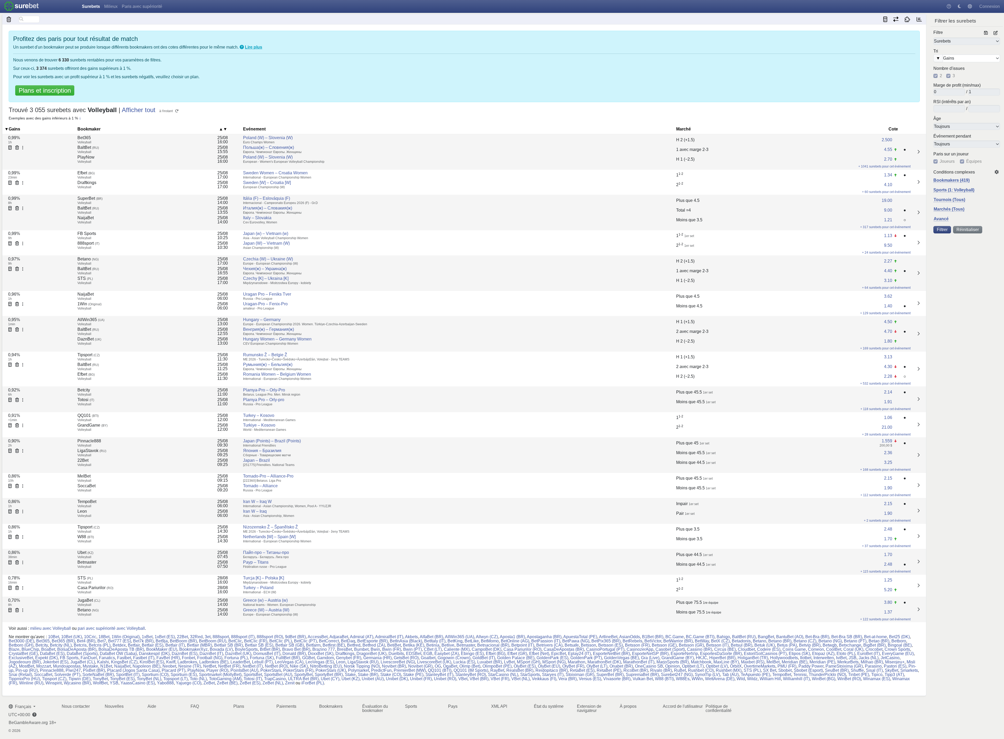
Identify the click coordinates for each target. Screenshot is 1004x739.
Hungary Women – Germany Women (277, 339)
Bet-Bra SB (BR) (846, 637)
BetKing (455, 641)
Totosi (85, 399)
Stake (350, 674)
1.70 (888, 539)
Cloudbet (746, 649)
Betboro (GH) (21, 645)
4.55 (888, 149)
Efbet (86, 173)
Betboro (898, 641)
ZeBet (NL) (272, 683)
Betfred (353, 645)
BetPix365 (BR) (606, 641)
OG (438, 666)
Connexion (989, 6)
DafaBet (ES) (52, 653)
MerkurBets (848, 662)
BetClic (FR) (255, 641)
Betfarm (313, 645)
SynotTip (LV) (707, 674)
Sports (411, 706)
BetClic (235, 641)
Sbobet (785, 670)
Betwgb (830, 645)
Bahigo (723, 637)
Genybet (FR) (348, 658)
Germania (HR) (377, 658)
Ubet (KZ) (350, 679)
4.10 (888, 184)
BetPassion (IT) (545, 641)
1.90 (888, 488)
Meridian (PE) (822, 662)
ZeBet (209, 683)
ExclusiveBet (21, 658)
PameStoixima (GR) (844, 666)
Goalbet (428, 658)
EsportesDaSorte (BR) (721, 653)
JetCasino (890, 658)
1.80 (888, 341)
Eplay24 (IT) (579, 653)
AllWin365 (90, 319)
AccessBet (318, 637)
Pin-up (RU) (26, 670)
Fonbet (188, 658)
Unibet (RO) (445, 679)
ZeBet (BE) (227, 683)
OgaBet (450, 666)
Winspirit (53, 683)
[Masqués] (9, 19)
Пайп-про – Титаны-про (266, 552)
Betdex (119, 645)
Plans (238, 706)
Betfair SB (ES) (259, 645)
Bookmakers (331, 706)
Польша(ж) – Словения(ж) (268, 147)
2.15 (888, 478)
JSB (852, 658)
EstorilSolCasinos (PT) (765, 653)
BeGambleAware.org (28, 723)
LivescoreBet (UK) (434, 662)
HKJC (701, 658)
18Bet (103, 637)
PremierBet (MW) (410, 670)
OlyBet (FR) (573, 666)
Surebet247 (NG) (677, 674)
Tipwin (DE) (80, 679)
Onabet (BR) (621, 666)
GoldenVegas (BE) (621, 658)
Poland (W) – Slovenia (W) (268, 137)
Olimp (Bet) (469, 666)
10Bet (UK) (71, 637)
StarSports (530, 674)
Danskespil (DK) (154, 653)
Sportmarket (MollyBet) (220, 674)
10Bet (53, 637)
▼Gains (12, 129)
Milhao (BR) (872, 662)
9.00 (888, 210)
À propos (628, 706)
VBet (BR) (479, 679)
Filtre (938, 32)
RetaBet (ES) (582, 670)
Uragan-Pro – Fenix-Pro (265, 304)
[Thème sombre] (959, 6)
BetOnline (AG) (515, 641)
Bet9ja (162, 641)
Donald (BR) (294, 653)
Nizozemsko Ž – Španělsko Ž (270, 527)
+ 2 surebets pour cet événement (887, 520)
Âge (937, 119)
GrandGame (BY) (677, 658)
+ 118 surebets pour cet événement (885, 409)
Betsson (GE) (664, 645)
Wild (741, 679)
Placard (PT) (173, 670)
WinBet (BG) (823, 679)
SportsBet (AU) (278, 674)
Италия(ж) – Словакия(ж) (267, 208)
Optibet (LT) (693, 666)
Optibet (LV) (717, 666)
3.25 (888, 462)
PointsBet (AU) (244, 670)
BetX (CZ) (720, 641)
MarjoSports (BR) (672, 662)
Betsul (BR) (741, 645)
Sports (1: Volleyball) (953, 190)
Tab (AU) (730, 674)
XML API (499, 706)
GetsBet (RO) (406, 658)
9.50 (888, 245)
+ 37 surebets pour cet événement (886, 546)
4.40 (888, 271)
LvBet (509, 662)
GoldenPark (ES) (552, 658)
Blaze (14, 649)
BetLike (472, 641)
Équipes (974, 161)
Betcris (80, 645)
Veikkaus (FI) (544, 679)
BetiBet (394, 645)
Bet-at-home (875, 637)
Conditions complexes (954, 172)
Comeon (816, 649)
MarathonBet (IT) (638, 662)
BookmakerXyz (193, 649)
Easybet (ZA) (446, 653)
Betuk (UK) (764, 645)
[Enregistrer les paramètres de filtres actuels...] (986, 33)
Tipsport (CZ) (54, 679)
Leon (82, 511)
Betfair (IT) (175, 645)
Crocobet (873, 649)
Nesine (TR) (189, 666)
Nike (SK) (299, 666)
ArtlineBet (608, 637)
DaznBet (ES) (184, 653)
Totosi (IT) (253, 679)
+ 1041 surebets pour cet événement (884, 166)
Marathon (576, 662)
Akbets (411, 637)
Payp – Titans (256, 562)
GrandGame (92, 425)
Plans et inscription (45, 90)
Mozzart (43, 666)
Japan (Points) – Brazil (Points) (272, 441)
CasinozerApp (640, 649)
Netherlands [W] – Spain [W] (269, 536)
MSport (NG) (554, 662)
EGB (427, 653)
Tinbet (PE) (858, 674)
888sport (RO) (270, 637)
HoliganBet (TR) (753, 658)
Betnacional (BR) (493, 645)
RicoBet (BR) (635, 670)
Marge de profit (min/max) (957, 85)
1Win (89, 304)
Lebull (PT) (262, 662)
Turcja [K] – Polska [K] (263, 578)
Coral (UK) (853, 649)
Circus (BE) (725, 649)
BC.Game (674, 637)
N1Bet (106, 666)
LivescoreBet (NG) (398, 662)
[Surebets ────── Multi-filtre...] (966, 41)
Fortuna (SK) (262, 658)
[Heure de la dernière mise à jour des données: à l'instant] (919, 19)
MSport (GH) (528, 662)
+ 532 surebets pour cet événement (885, 383)
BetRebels (632, 641)
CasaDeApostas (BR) (564, 649)
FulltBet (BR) (288, 658)
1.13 (888, 235)
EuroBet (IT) (868, 653)
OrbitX (736, 666)
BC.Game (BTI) (700, 637)
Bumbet (361, 649)
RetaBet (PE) (609, 670)
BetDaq (348, 641)
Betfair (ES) (152, 645)
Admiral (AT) (361, 637)
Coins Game (794, 649)
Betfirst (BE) (334, 645)
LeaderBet (240, 662)
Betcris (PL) (100, 645)
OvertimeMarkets (759, 666)
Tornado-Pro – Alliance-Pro (268, 476)
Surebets (91, 6)
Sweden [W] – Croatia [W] (267, 182)
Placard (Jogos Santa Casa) (133, 670)
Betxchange (850, 645)
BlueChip (30, 649)
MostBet (26, 666)
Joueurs (947, 161)
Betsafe (572, 645)
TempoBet (86, 501)
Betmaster (86, 562)
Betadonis (741, 641)
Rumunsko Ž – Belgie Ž (265, 355)
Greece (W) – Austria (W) (266, 610)
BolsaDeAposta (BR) (76, 649)
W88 (85, 536)
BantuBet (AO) (789, 637)
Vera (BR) (567, 679)
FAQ (195, 706)
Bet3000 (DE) (21, 641)
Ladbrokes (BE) (213, 662)
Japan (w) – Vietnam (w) (265, 233)
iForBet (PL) (312, 683)
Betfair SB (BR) (228, 645)
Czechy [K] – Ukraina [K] (265, 278)
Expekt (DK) (46, 658)
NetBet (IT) (253, 666)
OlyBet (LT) (596, 666)
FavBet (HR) (168, 658)
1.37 (888, 612)
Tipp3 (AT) (894, 674)
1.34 (888, 175)
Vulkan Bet (643, 679)
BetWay (702, 641)
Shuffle (857, 670)
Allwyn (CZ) (487, 637)
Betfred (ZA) (373, 645)
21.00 (887, 427)
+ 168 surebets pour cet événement (885, 469)
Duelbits (396, 653)
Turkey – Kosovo (258, 415)
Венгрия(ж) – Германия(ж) (268, 329)
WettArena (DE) (719, 679)
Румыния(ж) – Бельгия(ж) (267, 364)
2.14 (888, 392)
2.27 (888, 261)
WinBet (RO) (849, 679)
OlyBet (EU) (549, 666)
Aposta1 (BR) (512, 637)
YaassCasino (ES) (137, 683)
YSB (114, 683)
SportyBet (303, 674)
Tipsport (88, 355)
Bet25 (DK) (899, 637)
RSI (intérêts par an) (952, 102)
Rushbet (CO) (701, 670)
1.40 (888, 306)
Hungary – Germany (262, 319)
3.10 (888, 280)
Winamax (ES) (876, 679)
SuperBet (90, 198)
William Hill (770, 679)
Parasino (873, 666)
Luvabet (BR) (489, 662)
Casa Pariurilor (95, 587)
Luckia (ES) (464, 662)
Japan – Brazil (256, 460)
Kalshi (103, 662)
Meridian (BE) (794, 662)
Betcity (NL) (61, 645)
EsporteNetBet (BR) (611, 653)
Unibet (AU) (373, 679)
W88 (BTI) (664, 679)
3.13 (888, 357)
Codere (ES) (768, 649)
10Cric (90, 637)
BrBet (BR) (270, 649)
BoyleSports (246, 649)
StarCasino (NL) (503, 674)
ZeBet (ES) (250, 683)
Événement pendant (952, 136)
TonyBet (100, 679)
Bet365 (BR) (63, 641)
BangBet (766, 637)
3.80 (888, 602)
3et (208, 637)
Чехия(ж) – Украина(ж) (265, 268)
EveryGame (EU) (898, 653)
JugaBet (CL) (82, 662)
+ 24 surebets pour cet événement (886, 252)
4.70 (888, 331)
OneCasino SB (649, 666)
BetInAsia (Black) (406, 641)
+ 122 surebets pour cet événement (885, 619)
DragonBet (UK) (371, 653)
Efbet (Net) (539, 653)
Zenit (290, 683)
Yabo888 (165, 683)
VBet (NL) (520, 679)
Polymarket (358, 670)
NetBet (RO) (276, 666)
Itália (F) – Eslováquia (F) (266, 198)
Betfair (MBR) (199, 645)
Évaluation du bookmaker (375, 708)
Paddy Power (810, 666)
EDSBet (413, 653)
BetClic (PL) (280, 641)
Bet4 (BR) (86, 641)
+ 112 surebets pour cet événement (885, 495)
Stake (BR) (368, 674)
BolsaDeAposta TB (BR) (121, 649)
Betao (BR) (879, 641)
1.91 (888, 402)
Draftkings (86, 182)
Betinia (432, 645)
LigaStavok (91, 450)
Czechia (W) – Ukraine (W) (268, 259)
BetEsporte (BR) (372, 641)
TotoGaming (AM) (225, 679)
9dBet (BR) (295, 637)
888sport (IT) (243, 637)
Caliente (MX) (457, 649)
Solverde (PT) (67, 674)
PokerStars (270, 670)
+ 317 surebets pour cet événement (885, 227)
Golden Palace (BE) (515, 658)
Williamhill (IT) (796, 679)
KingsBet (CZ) (124, 662)
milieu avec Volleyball (50, 628)
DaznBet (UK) (238, 653)
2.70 (888, 159)
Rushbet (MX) (729, 670)
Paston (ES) (895, 666)
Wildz (752, 679)
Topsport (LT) (175, 679)
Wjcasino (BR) (77, 683)
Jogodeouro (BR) (25, 662)
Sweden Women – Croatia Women (275, 173)
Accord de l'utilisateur (683, 706)
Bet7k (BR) (143, 641)
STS (85, 278)
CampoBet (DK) (486, 649)
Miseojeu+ (895, 662)
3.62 (888, 296)
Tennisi (800, 674)
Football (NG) (209, 658)
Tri (935, 51)
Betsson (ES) (610, 645)
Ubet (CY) (330, 679)
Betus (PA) (787, 645)
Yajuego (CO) (188, 683)
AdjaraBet (338, 637)
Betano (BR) (779, 641)
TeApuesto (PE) (755, 674)
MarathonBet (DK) (604, 662)
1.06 (888, 417)
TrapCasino (275, 679)
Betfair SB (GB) (289, 645)
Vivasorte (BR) (616, 679)
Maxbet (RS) (752, 662)
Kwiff (170, 662)
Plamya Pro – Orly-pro (263, 399)
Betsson (588, 645)
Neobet (169, 666)
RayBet (497, 670)
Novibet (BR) (394, 666)
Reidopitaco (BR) (551, 670)
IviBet (841, 658)
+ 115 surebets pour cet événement (885, 571)
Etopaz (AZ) (823, 653)
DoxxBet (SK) (320, 653)
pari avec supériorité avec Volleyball (111, 628)
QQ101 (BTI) (439, 670)
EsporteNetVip (684, 653)
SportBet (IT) (128, 674)
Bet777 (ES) (119, 641)
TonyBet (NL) (149, 679)
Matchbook (701, 662)
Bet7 (101, 641)
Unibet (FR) (421, 679)
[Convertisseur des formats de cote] (895, 19)
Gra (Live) (650, 658)
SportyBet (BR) (329, 674)
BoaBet (48, 649)
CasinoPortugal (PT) (605, 649)
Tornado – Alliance (260, 486)
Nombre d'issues (949, 68)
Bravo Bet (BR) (296, 649)
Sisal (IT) (874, 670)
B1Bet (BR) (652, 637)
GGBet (308, 658)
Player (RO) (217, 670)
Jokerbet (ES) (55, 662)
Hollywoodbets (784, 658)
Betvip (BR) (810, 645)
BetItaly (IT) (434, 641)
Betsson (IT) (717, 645)
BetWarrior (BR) (678, 641)
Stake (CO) (390, 674)
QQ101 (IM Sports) (471, 670)
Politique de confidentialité (719, 708)
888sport (88, 243)
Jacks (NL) (869, 658)
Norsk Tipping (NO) (362, 666)
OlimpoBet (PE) (497, 666)
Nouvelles (114, 706)
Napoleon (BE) (146, 666)
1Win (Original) (126, 637)
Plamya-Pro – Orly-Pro (264, 390)
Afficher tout (138, 109)
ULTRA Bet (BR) (303, 679)
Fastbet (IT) (143, 658)
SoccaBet (86, 486)
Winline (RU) (31, 683)
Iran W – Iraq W (257, 501)
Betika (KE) (413, 645)
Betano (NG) (830, 641)
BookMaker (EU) (161, 649)
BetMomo (490, 641)
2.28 (888, 376)
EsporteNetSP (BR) (650, 653)
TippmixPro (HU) (24, 679)
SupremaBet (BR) (642, 674)
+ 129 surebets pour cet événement (885, 313)
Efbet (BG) (495, 653)
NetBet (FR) (229, 666)
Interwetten (823, 658)
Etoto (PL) (846, 653)
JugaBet (88, 600)
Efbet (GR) (517, 653)
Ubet (85, 552)
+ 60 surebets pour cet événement (886, 192)
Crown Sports (897, 649)
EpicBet (558, 653)
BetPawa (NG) (575, 641)
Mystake (90, 666)
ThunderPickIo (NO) (827, 674)
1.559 (887, 441)
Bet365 (84, 137)
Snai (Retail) (20, 674)
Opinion (672, 666)
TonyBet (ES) (122, 679)
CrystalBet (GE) (23, 653)
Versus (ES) (590, 679)
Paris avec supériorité (142, 6)
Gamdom (325, 658)
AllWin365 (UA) (459, 637)
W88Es (683, 679)
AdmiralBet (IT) (389, 637)
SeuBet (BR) (837, 670)
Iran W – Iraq (255, 511)
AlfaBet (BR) (431, 637)
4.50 (888, 321)
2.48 (888, 529)
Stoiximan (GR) (580, 674)
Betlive (447, 645)
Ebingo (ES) (472, 653)
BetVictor (652, 641)
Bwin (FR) (391, 649)
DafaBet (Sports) (82, 653)
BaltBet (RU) (744, 637)
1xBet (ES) (165, 637)
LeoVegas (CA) (289, 662)
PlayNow (85, 157)
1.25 (888, 580)
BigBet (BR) (874, 645)
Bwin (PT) (412, 649)
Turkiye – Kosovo (259, 425)
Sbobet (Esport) (808, 670)
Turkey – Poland (258, 587)
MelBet (84, 476)
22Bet (82, 460)
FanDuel (89, 658)
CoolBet (833, 649)
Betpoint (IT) (522, 645)
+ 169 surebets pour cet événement (885, 348)
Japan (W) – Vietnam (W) (266, 243)
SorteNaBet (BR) (98, 674)
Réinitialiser (967, 229)
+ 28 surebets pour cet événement (886, 434)
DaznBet (89, 339)
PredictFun (381, 670)
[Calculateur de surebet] (885, 19)
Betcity (83, 390)
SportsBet (253, 674)
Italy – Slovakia (257, 218)
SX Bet (769, 670)
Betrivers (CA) (549, 645)
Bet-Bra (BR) (817, 637)
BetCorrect (329, 641)
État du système (549, 706)
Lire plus (253, 47)
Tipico (876, 674)
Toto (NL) (198, 679)
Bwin (375, 649)
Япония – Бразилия (262, 450)
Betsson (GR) (691, 645)
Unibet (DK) (397, 679)
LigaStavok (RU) (363, 662)
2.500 (887, 140)
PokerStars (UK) (331, 670)
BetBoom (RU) (212, 641)
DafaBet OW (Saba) (118, 653)
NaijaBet (85, 218)
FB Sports (86, 233)
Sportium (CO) (155, 674)
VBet (462, 679)
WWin (697, 679)
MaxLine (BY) (726, 662)
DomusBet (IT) (266, 653)
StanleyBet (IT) (439, 674)
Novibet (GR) (420, 666)
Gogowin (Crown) (454, 658)
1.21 (888, 220)
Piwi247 (73, 670)
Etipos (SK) (799, 653)
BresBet (344, 649)
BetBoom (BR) (183, 641)
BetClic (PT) (305, 641)
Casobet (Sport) (670, 649)
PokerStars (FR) (298, 670)
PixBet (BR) (94, 670)
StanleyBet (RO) (470, 674)
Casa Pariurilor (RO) (522, 649)
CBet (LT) (433, 649)
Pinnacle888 (89, 441)
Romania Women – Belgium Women (277, 374)
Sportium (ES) (184, 674)
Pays (453, 706)
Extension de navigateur (589, 708)
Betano (88, 259)
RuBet (680, 670)
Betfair (134, 645)
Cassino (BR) (699, 649)
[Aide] (949, 6)
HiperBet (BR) (722, 658)
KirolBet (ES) (152, 662)
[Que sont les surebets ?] (242, 47)
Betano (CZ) (804, 641)
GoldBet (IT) (483, 658)
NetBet (209, 666)
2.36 (888, 452)
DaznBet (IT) (211, 653)
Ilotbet (805, 658)
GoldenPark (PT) (586, 658)
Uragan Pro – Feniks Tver (267, 294)
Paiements (286, 706)
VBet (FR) (500, 679)
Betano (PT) (855, 641)
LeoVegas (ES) (320, 662)
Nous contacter (76, 706)
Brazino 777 (323, 649)
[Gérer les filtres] (995, 33)
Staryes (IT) (553, 674)
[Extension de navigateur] (907, 19)
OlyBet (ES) (525, 666)
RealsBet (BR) (519, 670)
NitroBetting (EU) (326, 666)
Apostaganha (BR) (544, 637)
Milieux (111, 6)
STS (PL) (752, 670)
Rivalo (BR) (661, 670)
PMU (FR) (786, 666)
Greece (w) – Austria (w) (265, 600)
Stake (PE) (413, 674)
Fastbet (124, 658)
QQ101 (88, 415)
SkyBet (891, 670)
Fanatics (107, 658)
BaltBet (88, 147)
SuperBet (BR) (610, 674)
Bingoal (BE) (900, 645)
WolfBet (100, 683)
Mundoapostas (67, 666)
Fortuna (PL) (236, 658)
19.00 (887, 200)
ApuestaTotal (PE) (580, 637)
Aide (152, 706)
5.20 (888, 590)
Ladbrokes (187, 662)
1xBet (147, 637)
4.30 (888, 366)
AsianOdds (629, 637)
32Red (196, 637)
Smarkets (909, 670)
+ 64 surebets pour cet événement (886, 288)
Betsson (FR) (637, 645)
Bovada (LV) (221, 649)
